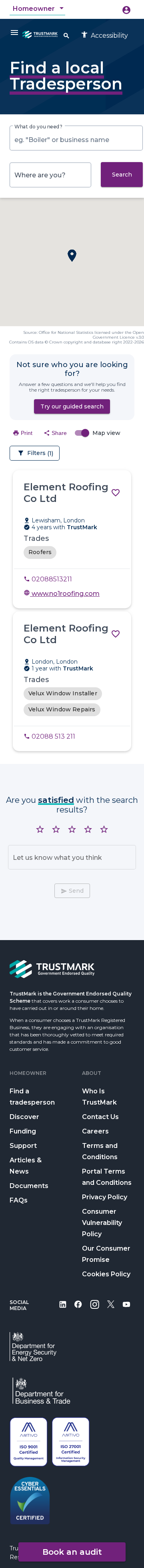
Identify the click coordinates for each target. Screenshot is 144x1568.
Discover (24, 1117)
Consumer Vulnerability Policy (102, 1223)
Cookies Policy (106, 1274)
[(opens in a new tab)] (62, 1310)
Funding (23, 1131)
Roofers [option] (40, 552)
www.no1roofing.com (62, 593)
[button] (72, 255)
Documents (29, 1186)
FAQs (19, 1200)
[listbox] (72, 552)
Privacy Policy (104, 1197)
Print (22, 433)
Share (55, 433)
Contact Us (100, 1117)
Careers (95, 1131)
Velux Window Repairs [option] (62, 709)
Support (23, 1146)
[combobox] (39, 9)
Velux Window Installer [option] (62, 693)
